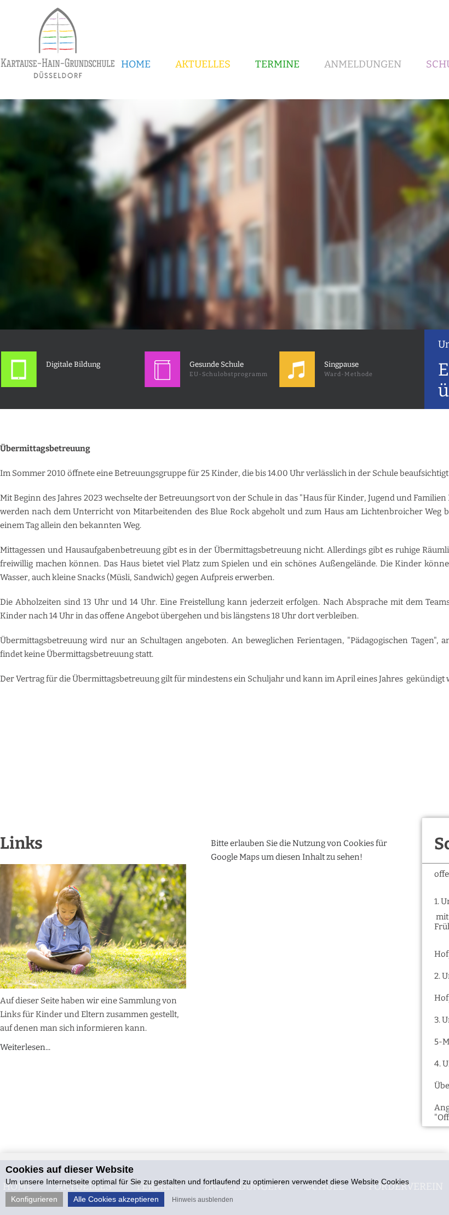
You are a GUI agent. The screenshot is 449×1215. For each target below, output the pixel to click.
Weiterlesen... (25, 1047)
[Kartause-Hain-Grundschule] (61, 82)
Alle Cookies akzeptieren (116, 1199)
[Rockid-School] (19, 384)
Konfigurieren (34, 1199)
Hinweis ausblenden (202, 1199)
